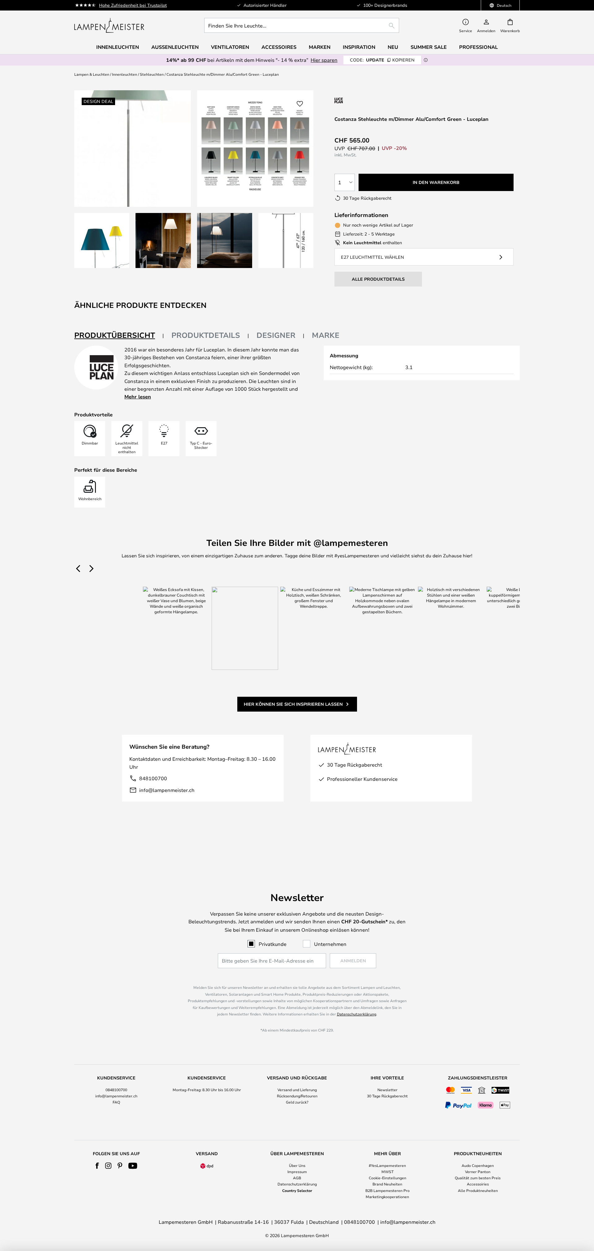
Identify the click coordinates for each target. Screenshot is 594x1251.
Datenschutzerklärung (356, 1013)
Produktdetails (205, 335)
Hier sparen (324, 60)
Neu (393, 47)
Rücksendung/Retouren (297, 1095)
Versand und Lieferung (297, 1089)
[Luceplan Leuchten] (367, 100)
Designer (275, 335)
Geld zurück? (297, 1102)
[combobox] (301, 25)
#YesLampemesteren (387, 1165)
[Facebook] (97, 1166)
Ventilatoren (230, 47)
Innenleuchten (124, 74)
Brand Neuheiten (387, 1183)
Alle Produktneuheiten (478, 1190)
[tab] (119, 335)
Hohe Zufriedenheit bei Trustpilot (133, 5)
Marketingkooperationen (387, 1196)
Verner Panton (477, 1171)
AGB (297, 1177)
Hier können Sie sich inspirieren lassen (293, 704)
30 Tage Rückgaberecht (387, 1095)
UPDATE (382, 60)
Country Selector (297, 1190)
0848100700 (116, 1089)
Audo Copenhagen (478, 1165)
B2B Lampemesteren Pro (387, 1190)
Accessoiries (478, 1183)
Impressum (297, 1171)
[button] (101, 240)
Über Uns (297, 1165)
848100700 (153, 778)
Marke (325, 335)
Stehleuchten (152, 74)
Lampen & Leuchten (91, 74)
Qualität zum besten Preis (478, 1177)
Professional (478, 47)
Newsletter (387, 1089)
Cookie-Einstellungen (387, 1177)
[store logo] (109, 25)
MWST (387, 1171)
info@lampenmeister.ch (167, 790)
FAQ (116, 1102)
